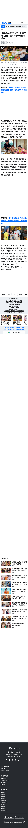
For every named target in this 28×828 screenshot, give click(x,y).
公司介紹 (3, 792)
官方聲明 (3, 809)
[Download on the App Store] (9, 816)
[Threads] (12, 760)
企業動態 (3, 794)
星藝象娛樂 (3, 800)
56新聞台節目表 (5, 770)
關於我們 (3, 768)
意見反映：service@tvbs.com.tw (14, 754)
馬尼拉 (20, 294)
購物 (9, 294)
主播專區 (3, 798)
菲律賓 (3, 294)
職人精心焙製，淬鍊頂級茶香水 (14, 303)
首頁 (2, 29)
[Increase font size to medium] (19, 23)
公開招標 (3, 804)
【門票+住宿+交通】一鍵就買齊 (14, 312)
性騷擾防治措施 (5, 780)
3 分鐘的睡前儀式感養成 (14, 304)
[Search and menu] (25, 22)
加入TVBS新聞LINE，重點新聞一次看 (14, 329)
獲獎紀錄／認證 (5, 811)
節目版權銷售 (4, 802)
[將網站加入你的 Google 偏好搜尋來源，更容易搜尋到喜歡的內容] (14, 332)
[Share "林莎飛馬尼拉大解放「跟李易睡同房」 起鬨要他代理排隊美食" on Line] (22, 22)
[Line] (9, 760)
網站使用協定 (4, 782)
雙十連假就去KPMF (14, 309)
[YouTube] (18, 760)
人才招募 (3, 796)
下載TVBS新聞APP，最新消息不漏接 (14, 327)
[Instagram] (15, 760)
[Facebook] (6, 760)
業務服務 (3, 806)
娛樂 (5, 29)
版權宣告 (3, 784)
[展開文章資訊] (25, 42)
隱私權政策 (3, 778)
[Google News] (21, 760)
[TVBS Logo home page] (6, 23)
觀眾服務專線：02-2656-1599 (14, 756)
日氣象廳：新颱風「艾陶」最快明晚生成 (15, 26)
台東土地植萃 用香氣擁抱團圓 (14, 301)
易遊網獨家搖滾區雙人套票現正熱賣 (14, 311)
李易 (26, 294)
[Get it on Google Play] (19, 816)
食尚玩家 (14, 294)
